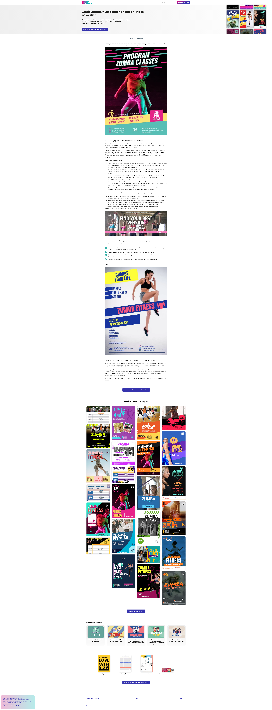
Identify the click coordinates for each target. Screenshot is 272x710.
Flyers (104, 674)
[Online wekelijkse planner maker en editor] (125, 664)
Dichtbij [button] (18, 705)
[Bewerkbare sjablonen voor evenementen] (167, 670)
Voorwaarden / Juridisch (92, 698)
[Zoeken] (173, 3)
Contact (88, 705)
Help (87, 702)
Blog (137, 698)
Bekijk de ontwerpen (136, 38)
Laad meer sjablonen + (136, 611)
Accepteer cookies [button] (9, 705)
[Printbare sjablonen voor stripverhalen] (146, 664)
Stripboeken (147, 674)
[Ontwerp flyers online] (104, 664)
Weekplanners (125, 674)
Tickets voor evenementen (168, 674)
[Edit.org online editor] (87, 2)
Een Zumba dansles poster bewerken (95, 29)
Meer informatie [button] (16, 702)
